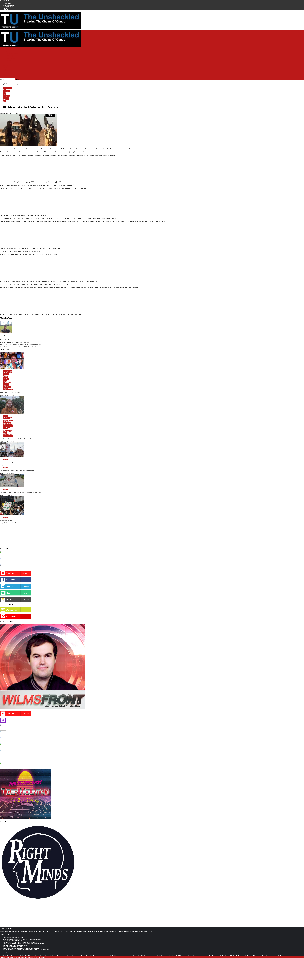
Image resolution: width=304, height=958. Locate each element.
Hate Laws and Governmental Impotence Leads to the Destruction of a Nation (20, 492)
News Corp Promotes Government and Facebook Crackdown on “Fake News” (20, 346)
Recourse (190, 955)
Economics (59, 955)
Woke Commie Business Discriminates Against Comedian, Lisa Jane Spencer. (20, 438)
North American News (169, 955)
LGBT (142, 955)
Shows (5, 51)
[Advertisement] (47, 168)
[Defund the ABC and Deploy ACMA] (12, 456)
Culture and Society (8, 420)
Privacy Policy (7, 3)
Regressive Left (7, 427)
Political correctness (8, 426)
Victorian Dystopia (8, 430)
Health (107, 955)
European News (7, 88)
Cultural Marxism (35, 955)
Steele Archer (4, 113)
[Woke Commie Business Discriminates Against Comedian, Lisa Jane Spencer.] (12, 413)
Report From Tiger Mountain (213, 955)
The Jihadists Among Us (6, 520)
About (5, 8)
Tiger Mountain (10, 56)
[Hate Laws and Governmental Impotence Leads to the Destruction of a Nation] (12, 487)
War (4, 101)
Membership (6, 65)
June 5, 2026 (9, 465)
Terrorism (6, 99)
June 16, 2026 (10, 441)
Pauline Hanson (7, 387)
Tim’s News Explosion (12, 53)
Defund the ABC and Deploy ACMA (9, 462)
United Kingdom (254, 955)
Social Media (236, 955)
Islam (4, 94)
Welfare (5, 433)
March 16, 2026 (10, 473)
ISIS (4, 93)
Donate (5, 67)
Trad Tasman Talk (10, 58)
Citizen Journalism (7, 372)
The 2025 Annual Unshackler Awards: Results (15, 945)
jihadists (16, 343)
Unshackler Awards (8, 70)
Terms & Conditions (8, 5)
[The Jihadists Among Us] (12, 514)
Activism (5, 416)
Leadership (6, 385)
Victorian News (7, 431)
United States (262, 955)
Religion (203, 955)
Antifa (14, 955)
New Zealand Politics (158, 955)
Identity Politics (7, 382)
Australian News (7, 371)
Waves (275, 955)
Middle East (6, 96)
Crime (29, 955)
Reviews (5, 76)
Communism (6, 418)
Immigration (6, 91)
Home (4, 50)
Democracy (6, 374)
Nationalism (150, 955)
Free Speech (6, 378)
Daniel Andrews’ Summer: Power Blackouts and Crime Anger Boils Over (20, 344)
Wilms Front (9, 55)
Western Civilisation (8, 389)
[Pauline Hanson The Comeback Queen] (12, 368)
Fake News (78, 955)
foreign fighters (8, 343)
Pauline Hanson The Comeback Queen (10, 392)
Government (6, 379)
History (5, 74)
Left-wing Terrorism (8, 424)
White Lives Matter (8, 436)
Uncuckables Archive (11, 62)
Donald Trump (53, 955)
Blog (4, 69)
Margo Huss (3, 395)
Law (139, 955)
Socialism (231, 955)
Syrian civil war (24, 343)
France (5, 89)
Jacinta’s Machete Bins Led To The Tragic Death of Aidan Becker (17, 470)
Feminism (5, 377)
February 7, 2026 (10, 495)
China (26, 955)
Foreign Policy (89, 955)
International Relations (129, 955)
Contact (5, 9)
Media (145, 955)
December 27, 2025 (11, 523)
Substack (5, 63)
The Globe (247, 955)
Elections (5, 375)
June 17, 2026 (10, 395)
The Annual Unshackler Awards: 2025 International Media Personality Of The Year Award (26, 949)
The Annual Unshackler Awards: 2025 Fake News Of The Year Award (21, 948)
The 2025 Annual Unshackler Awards (12, 946)
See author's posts (5, 339)
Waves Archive (10, 60)
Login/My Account (8, 6)
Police (176, 955)
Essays (5, 72)
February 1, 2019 (14, 113)
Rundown (6, 98)
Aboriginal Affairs (4, 955)
